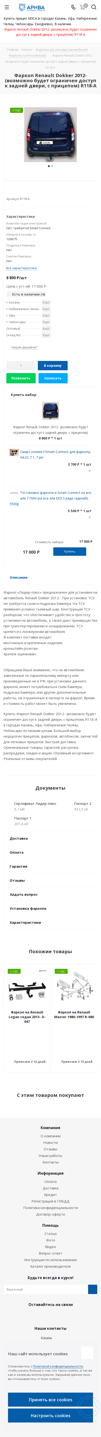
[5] (26, 191)
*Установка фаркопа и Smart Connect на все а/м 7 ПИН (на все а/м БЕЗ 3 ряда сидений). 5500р (50, 498)
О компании (51, 1136)
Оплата (50, 1181)
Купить (69, 551)
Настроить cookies (50, 1415)
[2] (13, 191)
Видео (50, 1246)
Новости (50, 1142)
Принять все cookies (50, 1399)
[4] (22, 191)
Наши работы (50, 1155)
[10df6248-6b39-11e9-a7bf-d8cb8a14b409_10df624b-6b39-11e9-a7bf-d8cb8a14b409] (50, 135)
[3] (17, 191)
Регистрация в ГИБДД (50, 1201)
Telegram (49, 1315)
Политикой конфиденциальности (58, 1366)
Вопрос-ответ (50, 1253)
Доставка (50, 1188)
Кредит (50, 1194)
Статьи (51, 1233)
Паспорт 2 (82, 803)
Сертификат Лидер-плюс (35, 803)
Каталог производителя (50, 1266)
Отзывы (50, 1149)
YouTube (61, 1315)
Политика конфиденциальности (50, 1207)
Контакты (51, 1162)
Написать (53, 378)
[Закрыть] (87, 1352)
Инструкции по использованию (50, 1259)
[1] (8, 191)
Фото (50, 1240)
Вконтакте (37, 1315)
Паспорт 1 (22, 818)
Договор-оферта (50, 1214)
